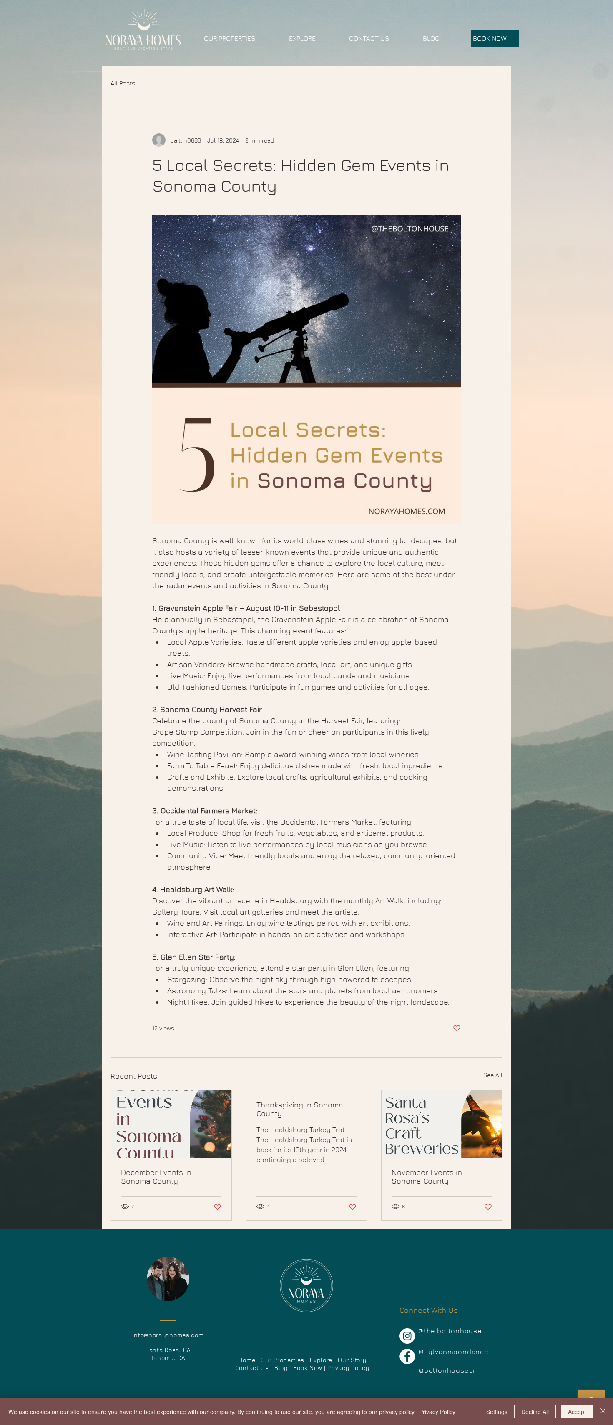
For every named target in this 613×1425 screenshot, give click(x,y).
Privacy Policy (437, 1412)
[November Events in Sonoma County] (442, 1124)
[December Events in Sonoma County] (171, 1124)
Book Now (308, 1367)
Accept (577, 1412)
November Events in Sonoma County (427, 1176)
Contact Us (252, 1367)
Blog (281, 1367)
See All (492, 1074)
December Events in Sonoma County (156, 1176)
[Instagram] (407, 1336)
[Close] (603, 1411)
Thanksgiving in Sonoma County (299, 1109)
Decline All (535, 1412)
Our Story (352, 1359)
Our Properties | (285, 1359)
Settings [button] (496, 1412)
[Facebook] (407, 1356)
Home (246, 1359)
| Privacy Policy (346, 1367)
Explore (322, 1359)
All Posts (123, 83)
